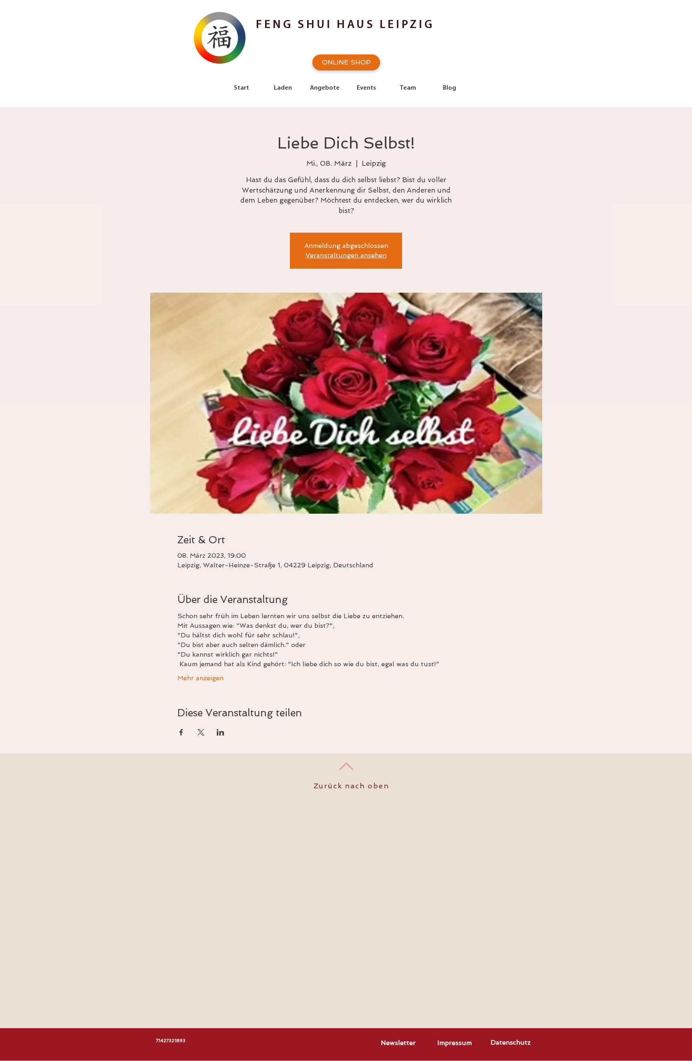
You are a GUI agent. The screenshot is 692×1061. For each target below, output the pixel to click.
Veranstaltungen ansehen (346, 255)
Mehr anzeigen (200, 678)
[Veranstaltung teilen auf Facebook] (181, 732)
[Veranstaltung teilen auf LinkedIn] (220, 732)
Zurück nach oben (351, 786)
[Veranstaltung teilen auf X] (201, 732)
